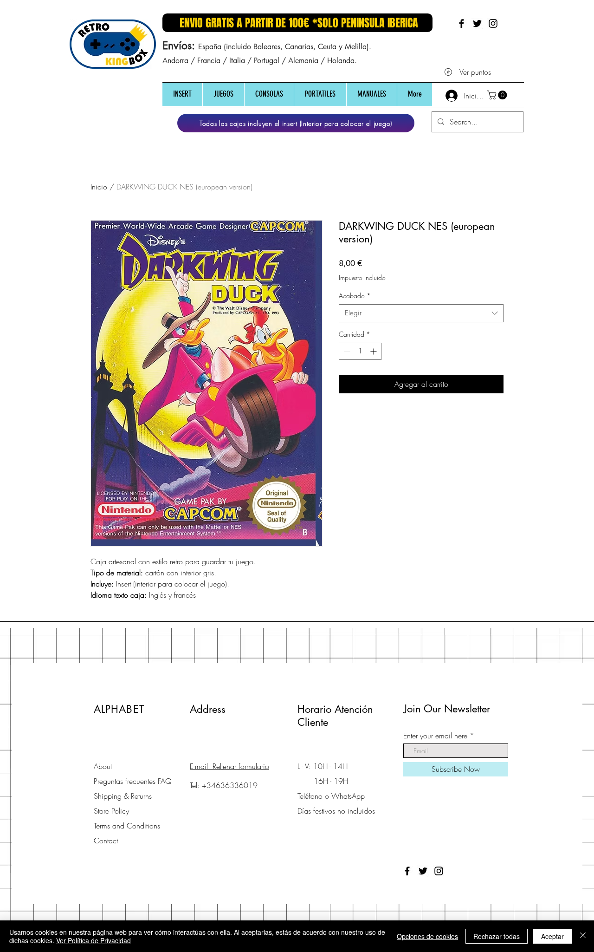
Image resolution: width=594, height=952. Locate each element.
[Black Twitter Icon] (477, 23)
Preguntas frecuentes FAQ (133, 781)
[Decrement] (346, 351)
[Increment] (374, 351)
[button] (182, 94)
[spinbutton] (360, 351)
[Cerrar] (582, 936)
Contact (106, 840)
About (103, 766)
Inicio (98, 187)
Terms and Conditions (127, 826)
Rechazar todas (496, 936)
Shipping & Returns (123, 796)
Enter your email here (435, 735)
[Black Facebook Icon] (461, 23)
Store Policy (111, 811)
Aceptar (552, 936)
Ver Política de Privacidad (93, 940)
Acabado (355, 295)
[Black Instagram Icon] (493, 23)
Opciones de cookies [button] (427, 936)
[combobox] (421, 313)
